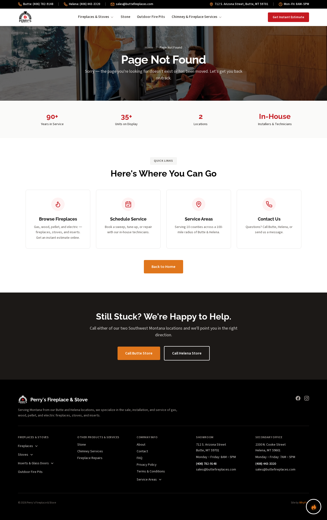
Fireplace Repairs (89, 458)
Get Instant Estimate (288, 17)
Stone (125, 16)
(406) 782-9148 (206, 463)
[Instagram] (306, 398)
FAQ (139, 458)
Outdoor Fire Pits (151, 16)
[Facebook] (298, 398)
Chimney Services (90, 451)
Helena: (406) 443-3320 (84, 4)
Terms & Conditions (151, 471)
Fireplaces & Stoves (93, 16)
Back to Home (163, 266)
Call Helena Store (187, 353)
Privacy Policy (147, 464)
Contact (142, 451)
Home (149, 47)
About (141, 444)
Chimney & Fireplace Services (194, 16)
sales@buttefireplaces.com (134, 4)
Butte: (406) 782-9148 (38, 4)
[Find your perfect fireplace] (313, 506)
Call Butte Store (138, 353)
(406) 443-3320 (265, 463)
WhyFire (304, 503)
